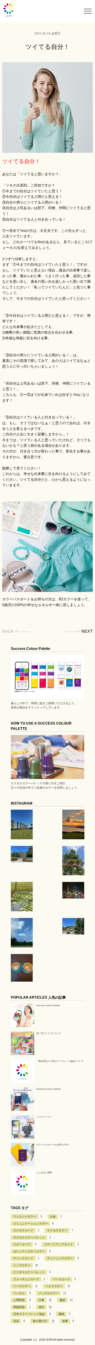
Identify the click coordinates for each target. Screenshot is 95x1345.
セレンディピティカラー (32, 1251)
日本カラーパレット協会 (32, 1314)
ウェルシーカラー (27, 1216)
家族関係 (22, 1307)
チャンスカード (26, 1258)
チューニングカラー (63, 1258)
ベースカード (64, 1279)
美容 (19, 1321)
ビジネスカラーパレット (32, 1272)
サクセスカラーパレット (32, 1237)
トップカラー (25, 1265)
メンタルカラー (52, 1293)
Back (8, 631)
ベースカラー (25, 1286)
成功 (45, 1307)
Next (87, 631)
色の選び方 (44, 1321)
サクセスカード (26, 1230)
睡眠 (64, 1314)
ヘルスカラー (58, 1286)
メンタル (22, 1293)
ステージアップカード (61, 1244)
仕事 (45, 1300)
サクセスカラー (60, 1230)
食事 (68, 1321)
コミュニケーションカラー (33, 1223)
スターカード (24, 1244)
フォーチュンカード (29, 1279)
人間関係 (22, 1300)
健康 (66, 1300)
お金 (56, 1216)
